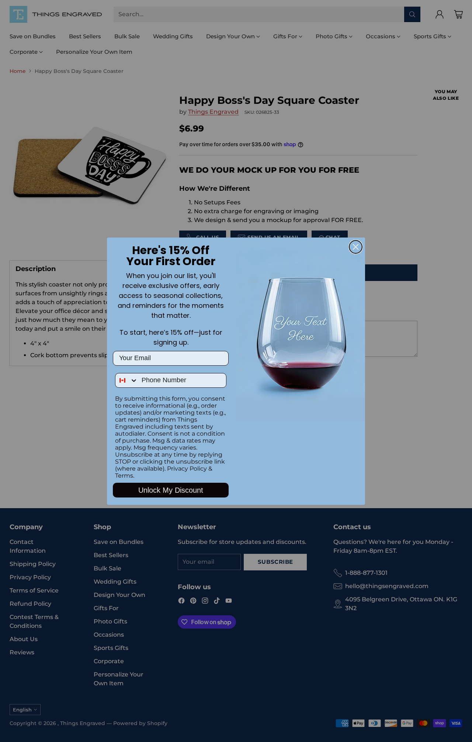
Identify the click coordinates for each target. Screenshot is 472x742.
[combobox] (126, 380)
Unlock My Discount (170, 490)
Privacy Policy (187, 468)
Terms (124, 475)
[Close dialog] (355, 246)
